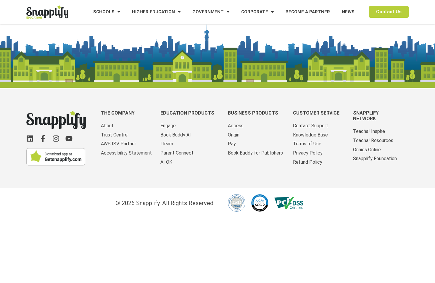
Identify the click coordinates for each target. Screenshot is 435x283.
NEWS (348, 12)
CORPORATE (254, 12)
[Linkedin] (29, 138)
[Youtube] (68, 138)
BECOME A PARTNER (308, 12)
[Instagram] (55, 138)
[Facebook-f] (42, 138)
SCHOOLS (104, 12)
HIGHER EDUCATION (153, 12)
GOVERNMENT (208, 12)
